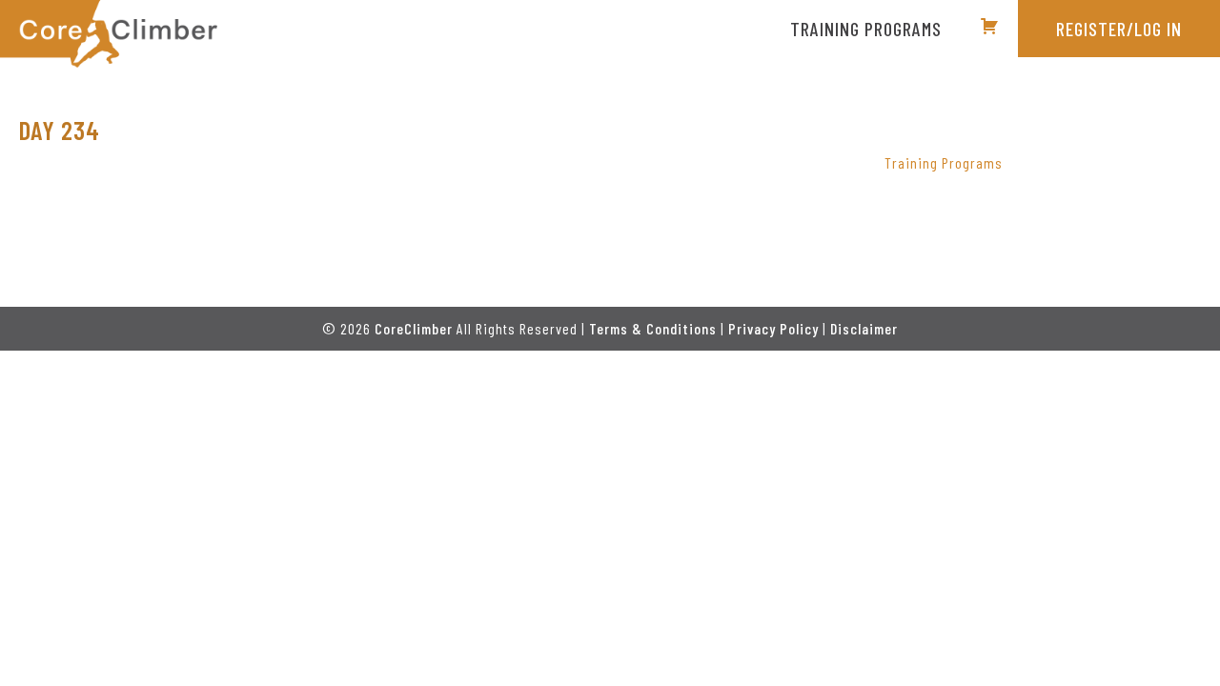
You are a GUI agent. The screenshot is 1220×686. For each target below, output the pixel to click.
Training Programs (943, 162)
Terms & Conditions (653, 328)
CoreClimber (414, 328)
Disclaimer (864, 328)
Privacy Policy (773, 328)
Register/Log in (1119, 28)
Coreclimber (108, 34)
